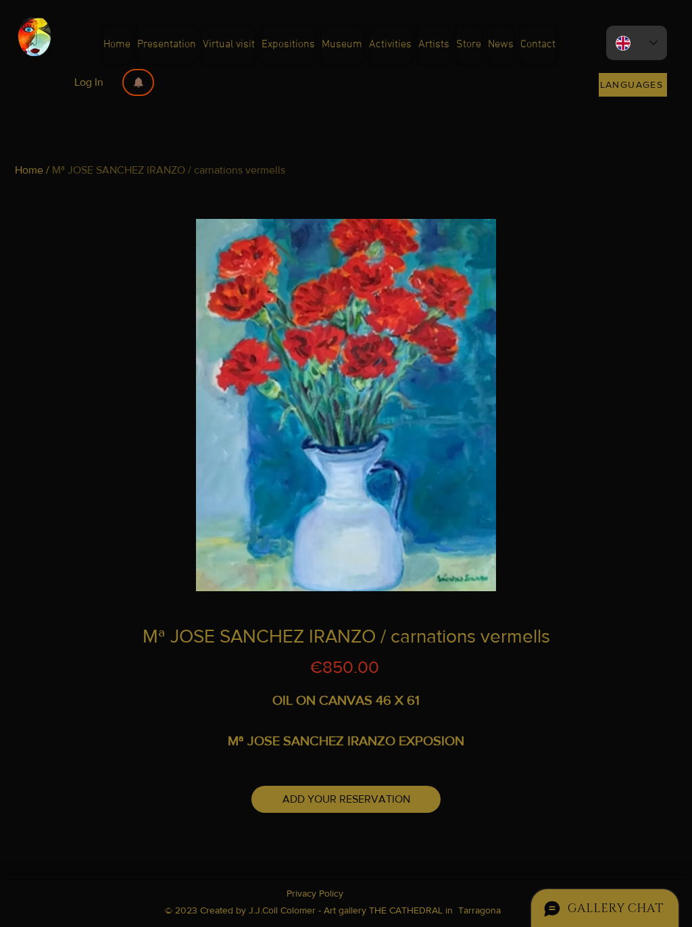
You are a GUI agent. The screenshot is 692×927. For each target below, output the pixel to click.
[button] (138, 82)
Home (29, 170)
